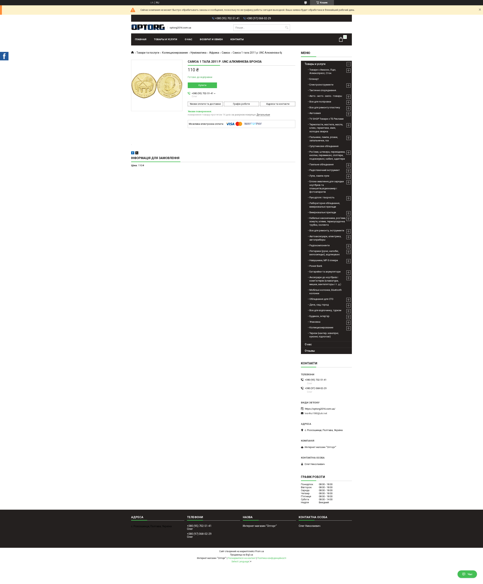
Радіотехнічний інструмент (324, 170)
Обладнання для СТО (321, 299)
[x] (136, 153)
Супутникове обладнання (323, 146)
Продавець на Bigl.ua (241, 554)
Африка (214, 52)
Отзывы (310, 350)
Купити (202, 85)
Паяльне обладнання (321, 164)
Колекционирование (175, 52)
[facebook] (132, 153)
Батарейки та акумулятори (325, 271)
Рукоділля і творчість (322, 197)
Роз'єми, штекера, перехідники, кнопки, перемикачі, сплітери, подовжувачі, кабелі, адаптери (327, 155)
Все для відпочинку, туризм (325, 310)
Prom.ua (259, 551)
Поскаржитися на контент (242, 558)
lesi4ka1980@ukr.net (316, 413)
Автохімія (315, 113)
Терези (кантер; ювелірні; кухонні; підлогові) (324, 335)
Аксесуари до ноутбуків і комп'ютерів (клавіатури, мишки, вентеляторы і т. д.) (325, 280)
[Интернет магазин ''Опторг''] (148, 28)
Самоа (226, 52)
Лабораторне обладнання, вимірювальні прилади (324, 205)
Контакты (237, 39)
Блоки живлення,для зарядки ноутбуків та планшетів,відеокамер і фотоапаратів (326, 186)
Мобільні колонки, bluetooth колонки (325, 292)
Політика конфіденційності (271, 558)
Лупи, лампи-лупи (319, 175)
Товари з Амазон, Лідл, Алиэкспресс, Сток (322, 71)
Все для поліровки (320, 101)
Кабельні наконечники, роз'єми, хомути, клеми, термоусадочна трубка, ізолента (327, 221)
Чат (470, 574)
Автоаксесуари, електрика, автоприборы (325, 238)
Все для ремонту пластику (324, 107)
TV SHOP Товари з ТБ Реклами (326, 118)
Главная (140, 39)
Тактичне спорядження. (323, 90)
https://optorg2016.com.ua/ (320, 408)
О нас (188, 39)
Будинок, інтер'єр (319, 316)
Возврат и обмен (211, 39)
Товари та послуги (147, 52)
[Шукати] (286, 27)
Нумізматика (198, 52)
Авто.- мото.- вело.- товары (325, 96)
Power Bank (315, 266)
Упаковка (314, 321)
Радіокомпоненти (319, 245)
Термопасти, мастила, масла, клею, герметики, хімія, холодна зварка (326, 128)
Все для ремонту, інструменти (326, 230)
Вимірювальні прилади (322, 212)
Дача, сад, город (319, 304)
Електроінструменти (321, 84)
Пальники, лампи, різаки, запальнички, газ (323, 139)
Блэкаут (314, 79)
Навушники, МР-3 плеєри (323, 260)
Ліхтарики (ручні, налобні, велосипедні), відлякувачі (324, 253)
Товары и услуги (165, 39)
